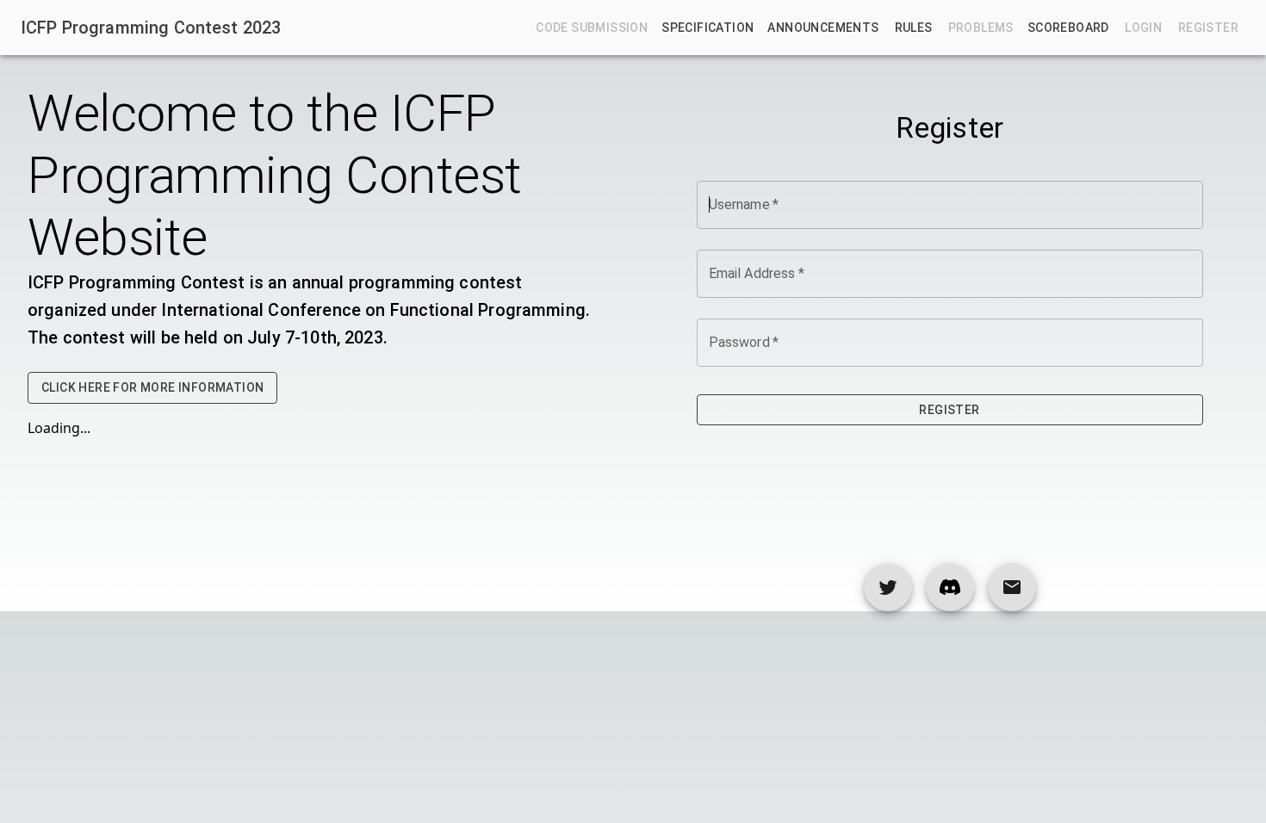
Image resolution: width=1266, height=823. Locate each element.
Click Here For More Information (152, 387)
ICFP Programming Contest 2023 (151, 27)
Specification (707, 27)
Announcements (822, 27)
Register (949, 410)
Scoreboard (1068, 27)
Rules (914, 27)
